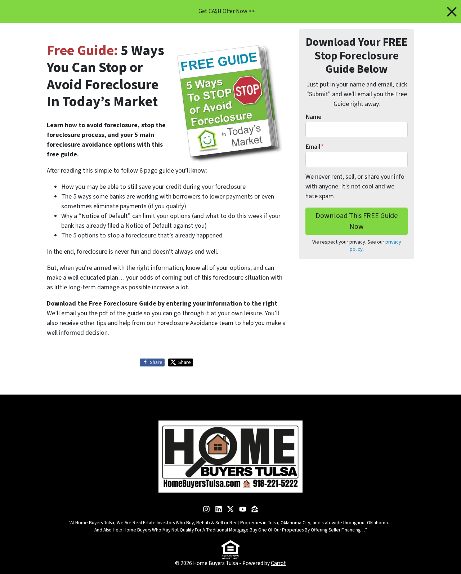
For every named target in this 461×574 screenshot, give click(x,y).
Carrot (278, 563)
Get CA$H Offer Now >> (226, 11)
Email (314, 146)
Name (313, 116)
